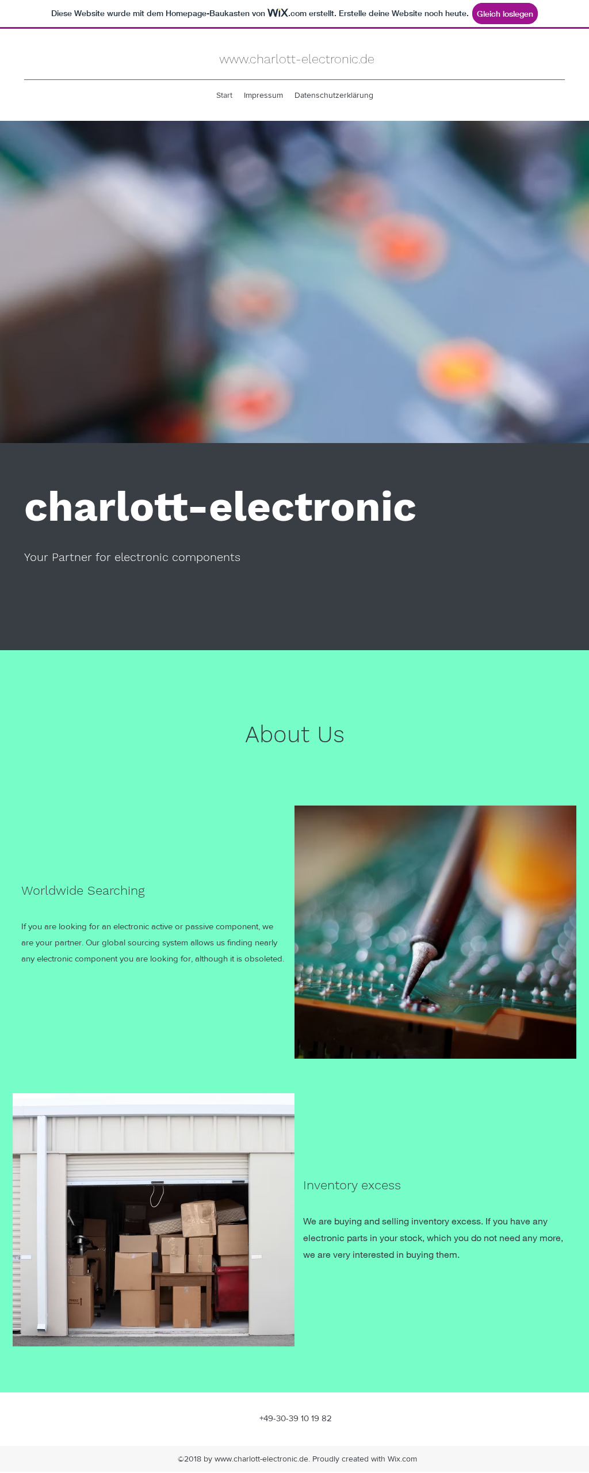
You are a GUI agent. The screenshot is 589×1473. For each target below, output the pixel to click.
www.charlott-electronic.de (296, 59)
